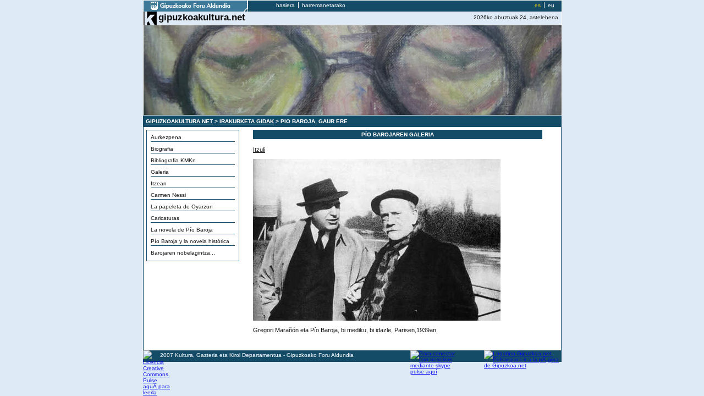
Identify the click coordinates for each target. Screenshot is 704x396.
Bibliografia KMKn (173, 160)
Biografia (162, 149)
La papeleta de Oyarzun (182, 207)
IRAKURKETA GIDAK (246, 121)
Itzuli (259, 149)
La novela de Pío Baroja (182, 230)
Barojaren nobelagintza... (183, 253)
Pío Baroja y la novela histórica (190, 241)
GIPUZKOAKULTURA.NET (179, 121)
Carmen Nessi (168, 195)
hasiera (285, 5)
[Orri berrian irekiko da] (196, 10)
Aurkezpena (166, 137)
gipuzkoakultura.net (201, 17)
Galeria (160, 172)
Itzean (159, 183)
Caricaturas (165, 218)
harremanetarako (323, 5)
